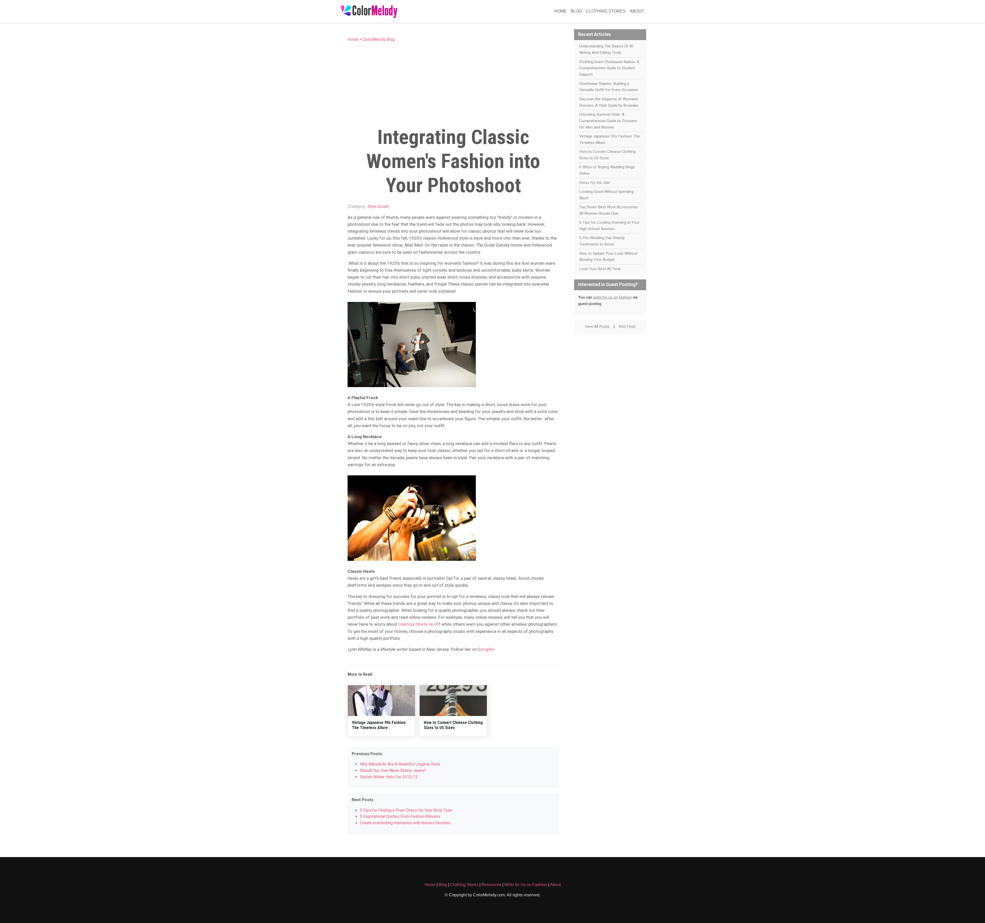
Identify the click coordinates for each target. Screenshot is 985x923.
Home (560, 11)
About (637, 11)
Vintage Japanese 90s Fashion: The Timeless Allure (379, 725)
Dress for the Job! (594, 182)
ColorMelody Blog (378, 39)
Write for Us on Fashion (525, 884)
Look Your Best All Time (599, 269)
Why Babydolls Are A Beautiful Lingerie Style (400, 764)
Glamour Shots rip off (419, 624)
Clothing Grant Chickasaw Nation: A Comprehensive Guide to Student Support (609, 68)
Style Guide (377, 206)
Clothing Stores (606, 11)
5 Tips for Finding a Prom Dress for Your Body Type (406, 810)
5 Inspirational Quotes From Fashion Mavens (400, 816)
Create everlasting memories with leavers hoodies (405, 822)
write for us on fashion (612, 297)
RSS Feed (627, 326)
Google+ (485, 649)
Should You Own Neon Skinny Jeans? (393, 770)
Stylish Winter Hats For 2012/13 (389, 776)
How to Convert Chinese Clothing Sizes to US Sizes (453, 725)
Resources (491, 884)
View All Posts (597, 326)
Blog (576, 11)
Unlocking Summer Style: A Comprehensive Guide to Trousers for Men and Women (608, 121)
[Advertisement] (453, 83)
